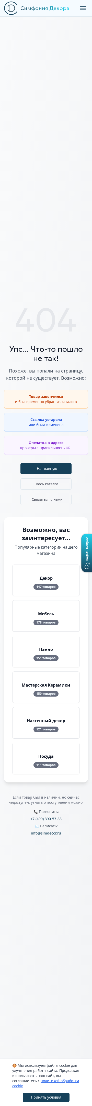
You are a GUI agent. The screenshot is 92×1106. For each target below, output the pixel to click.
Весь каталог (47, 483)
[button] (86, 553)
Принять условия (46, 1097)
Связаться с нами (47, 499)
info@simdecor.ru (46, 833)
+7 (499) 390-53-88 (46, 818)
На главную (47, 468)
